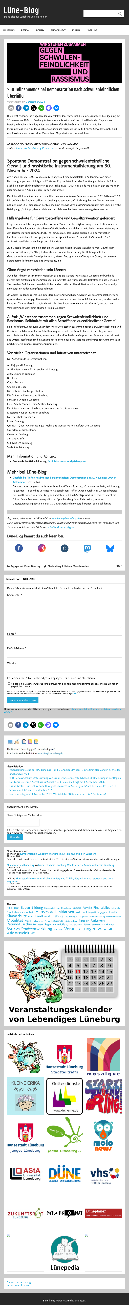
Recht (40, 925)
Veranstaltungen (80, 928)
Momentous (78, 1300)
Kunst (30, 916)
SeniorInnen (97, 925)
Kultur (76, 30)
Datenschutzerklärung (19, 1282)
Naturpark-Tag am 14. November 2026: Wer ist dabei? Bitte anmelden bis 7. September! (57, 794)
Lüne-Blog (21, 10)
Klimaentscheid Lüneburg (20, 865)
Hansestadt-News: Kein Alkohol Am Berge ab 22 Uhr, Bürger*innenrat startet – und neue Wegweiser (60, 880)
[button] (11, 108)
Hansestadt (45, 911)
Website (11, 663)
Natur (47, 921)
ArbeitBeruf (13, 908)
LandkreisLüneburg (49, 916)
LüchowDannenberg (97, 916)
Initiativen (67, 566)
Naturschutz (57, 921)
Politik (40, 30)
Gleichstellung (54, 566)
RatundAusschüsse (21, 924)
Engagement (58, 30)
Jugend (104, 912)
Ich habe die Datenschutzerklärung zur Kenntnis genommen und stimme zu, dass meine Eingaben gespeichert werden (64, 685)
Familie (87, 907)
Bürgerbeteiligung (52, 908)
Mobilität (15, 920)
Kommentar (14, 594)
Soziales (13, 929)
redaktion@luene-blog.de (65, 518)
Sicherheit (109, 924)
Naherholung (38, 921)
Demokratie (66, 908)
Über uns (92, 30)
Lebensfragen (71, 916)
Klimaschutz (17, 916)
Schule (87, 924)
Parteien (84, 920)
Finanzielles (101, 907)
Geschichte (13, 912)
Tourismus (58, 929)
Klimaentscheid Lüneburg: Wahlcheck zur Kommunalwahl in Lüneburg (58, 853)
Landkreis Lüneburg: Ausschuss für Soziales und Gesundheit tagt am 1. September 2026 (57, 782)
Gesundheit (27, 912)
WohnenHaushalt (18, 932)
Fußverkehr (116, 908)
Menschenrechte (81, 566)
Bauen (25, 907)
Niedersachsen (70, 921)
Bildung (37, 907)
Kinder (113, 912)
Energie (77, 907)
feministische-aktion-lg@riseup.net (35, 148)
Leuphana (83, 916)
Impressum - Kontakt (18, 1285)
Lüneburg (8, 30)
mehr (74, 693)
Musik (28, 920)
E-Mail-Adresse (16, 648)
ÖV (33, 932)
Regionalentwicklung (56, 924)
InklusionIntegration (87, 912)
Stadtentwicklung (36, 929)
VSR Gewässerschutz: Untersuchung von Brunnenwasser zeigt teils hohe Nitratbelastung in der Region (65, 777)
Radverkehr (98, 920)
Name (11, 633)
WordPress (61, 1300)
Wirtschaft (105, 929)
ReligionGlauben (76, 925)
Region (25, 30)
